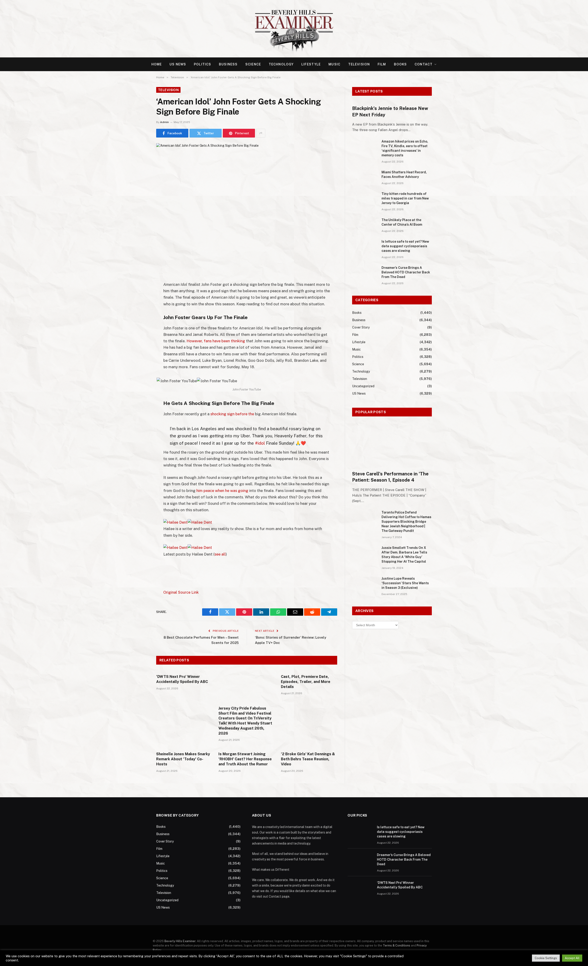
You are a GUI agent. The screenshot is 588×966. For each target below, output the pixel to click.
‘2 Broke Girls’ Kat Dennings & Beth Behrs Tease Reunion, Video (308, 759)
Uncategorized (363, 386)
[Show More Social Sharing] (260, 133)
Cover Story (361, 327)
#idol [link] (260, 443)
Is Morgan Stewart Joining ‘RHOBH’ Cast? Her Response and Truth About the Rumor (245, 759)
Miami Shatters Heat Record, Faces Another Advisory (404, 174)
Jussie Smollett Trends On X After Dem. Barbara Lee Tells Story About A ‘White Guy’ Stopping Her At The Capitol (404, 554)
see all (220, 554)
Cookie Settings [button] (546, 958)
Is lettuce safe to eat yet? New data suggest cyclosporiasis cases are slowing (405, 246)
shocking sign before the (232, 414)
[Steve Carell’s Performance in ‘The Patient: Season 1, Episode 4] (392, 444)
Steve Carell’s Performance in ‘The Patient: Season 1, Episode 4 (390, 477)
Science (253, 64)
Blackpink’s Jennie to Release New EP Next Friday (390, 111)
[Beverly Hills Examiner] (294, 28)
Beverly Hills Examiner (179, 941)
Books (400, 64)
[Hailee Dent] (187, 522)
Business (228, 64)
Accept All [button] (572, 958)
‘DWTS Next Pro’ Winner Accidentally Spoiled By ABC (182, 679)
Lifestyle (311, 64)
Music (334, 64)
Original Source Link (181, 592)
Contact (424, 64)
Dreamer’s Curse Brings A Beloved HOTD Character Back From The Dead (406, 272)
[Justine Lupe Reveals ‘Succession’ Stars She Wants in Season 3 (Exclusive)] (364, 584)
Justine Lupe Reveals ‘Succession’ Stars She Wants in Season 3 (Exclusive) (405, 583)
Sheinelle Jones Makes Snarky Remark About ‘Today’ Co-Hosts (183, 759)
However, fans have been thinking (216, 341)
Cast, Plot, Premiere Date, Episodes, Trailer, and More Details (305, 681)
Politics (202, 64)
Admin (164, 122)
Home (156, 64)
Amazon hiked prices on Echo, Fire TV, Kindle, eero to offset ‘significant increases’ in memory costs (405, 148)
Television (359, 64)
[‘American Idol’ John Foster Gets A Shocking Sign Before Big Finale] (246, 202)
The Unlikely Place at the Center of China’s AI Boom (402, 222)
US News (178, 64)
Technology (281, 64)
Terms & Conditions (396, 945)
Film (382, 64)
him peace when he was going (222, 490)
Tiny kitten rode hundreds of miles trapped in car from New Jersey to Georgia (405, 198)
